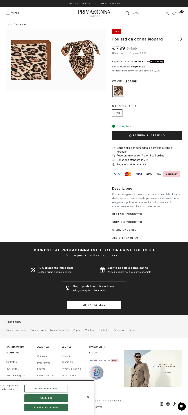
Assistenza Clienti (126, 238)
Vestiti (132, 330)
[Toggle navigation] (8, 13)
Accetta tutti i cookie (46, 407)
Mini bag (90, 330)
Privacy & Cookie (71, 368)
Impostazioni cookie (46, 388)
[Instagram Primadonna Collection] (161, 404)
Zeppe (77, 330)
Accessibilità (69, 375)
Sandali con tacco (16, 330)
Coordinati (119, 330)
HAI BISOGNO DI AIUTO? (15, 349)
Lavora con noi (45, 375)
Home (9, 24)
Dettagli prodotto (127, 214)
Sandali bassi (38, 330)
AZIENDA (43, 346)
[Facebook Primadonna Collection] (168, 404)
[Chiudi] (88, 397)
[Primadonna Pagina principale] (94, 13)
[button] (182, 407)
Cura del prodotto (127, 222)
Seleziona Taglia (124, 106)
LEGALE (67, 346)
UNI (117, 113)
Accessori (21, 24)
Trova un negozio (16, 375)
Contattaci (11, 362)
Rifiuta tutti (46, 397)
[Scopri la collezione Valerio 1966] (153, 368)
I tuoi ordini (12, 368)
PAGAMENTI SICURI (97, 349)
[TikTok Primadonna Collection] (174, 404)
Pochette (104, 330)
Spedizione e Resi (125, 229)
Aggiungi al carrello (148, 135)
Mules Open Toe (59, 330)
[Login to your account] (167, 13)
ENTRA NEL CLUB (94, 304)
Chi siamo (42, 356)
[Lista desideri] (174, 13)
